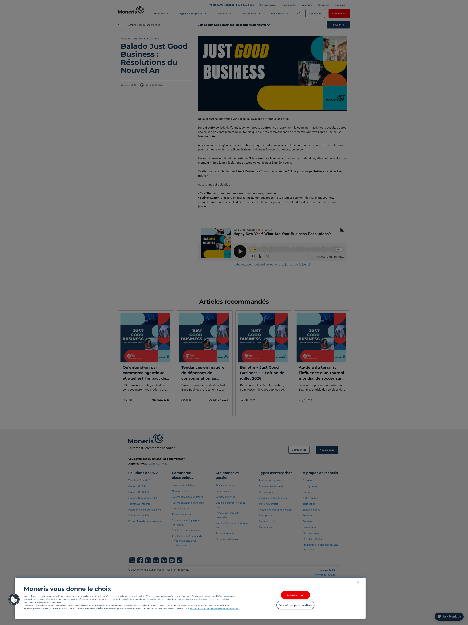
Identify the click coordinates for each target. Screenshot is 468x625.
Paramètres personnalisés (295, 605)
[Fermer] (358, 582)
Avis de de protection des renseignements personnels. (214, 608)
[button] (14, 599)
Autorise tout (295, 595)
